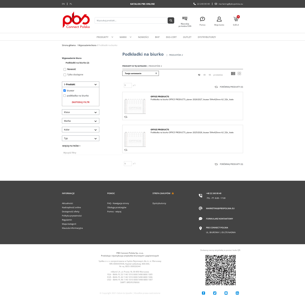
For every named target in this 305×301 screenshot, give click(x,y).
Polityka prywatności (72, 215)
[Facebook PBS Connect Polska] (203, 293)
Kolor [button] (67, 129)
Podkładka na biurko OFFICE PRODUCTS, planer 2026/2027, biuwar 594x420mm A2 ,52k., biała (192, 99)
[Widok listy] (233, 73)
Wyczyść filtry (69, 152)
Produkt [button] (70, 84)
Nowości (143, 37)
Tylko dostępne (75, 74)
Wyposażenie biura (87, 45)
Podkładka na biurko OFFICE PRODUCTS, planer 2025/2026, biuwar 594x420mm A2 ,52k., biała (192, 132)
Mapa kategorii (69, 223)
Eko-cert (171, 37)
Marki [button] (123, 37)
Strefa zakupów (161, 193)
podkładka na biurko (78, 95)
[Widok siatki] (239, 73)
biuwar (70, 90)
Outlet (187, 37)
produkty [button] (103, 37)
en (63, 4)
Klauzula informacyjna (72, 228)
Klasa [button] (67, 112)
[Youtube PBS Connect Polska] (226, 293)
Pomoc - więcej (114, 211)
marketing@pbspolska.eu (231, 4)
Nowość (71, 69)
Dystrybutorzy (207, 37)
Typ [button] (66, 138)
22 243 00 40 (203, 4)
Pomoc (111, 193)
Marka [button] (67, 120)
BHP (157, 37)
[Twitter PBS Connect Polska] (215, 293)
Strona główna (69, 45)
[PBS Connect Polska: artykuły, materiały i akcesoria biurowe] (76, 20)
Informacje (68, 193)
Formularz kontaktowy (219, 218)
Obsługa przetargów (116, 207)
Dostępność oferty (70, 211)
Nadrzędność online (71, 207)
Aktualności (67, 203)
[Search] (171, 20)
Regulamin (67, 219)
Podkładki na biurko (77, 62)
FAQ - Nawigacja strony (118, 203)
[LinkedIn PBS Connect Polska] (237, 293)
